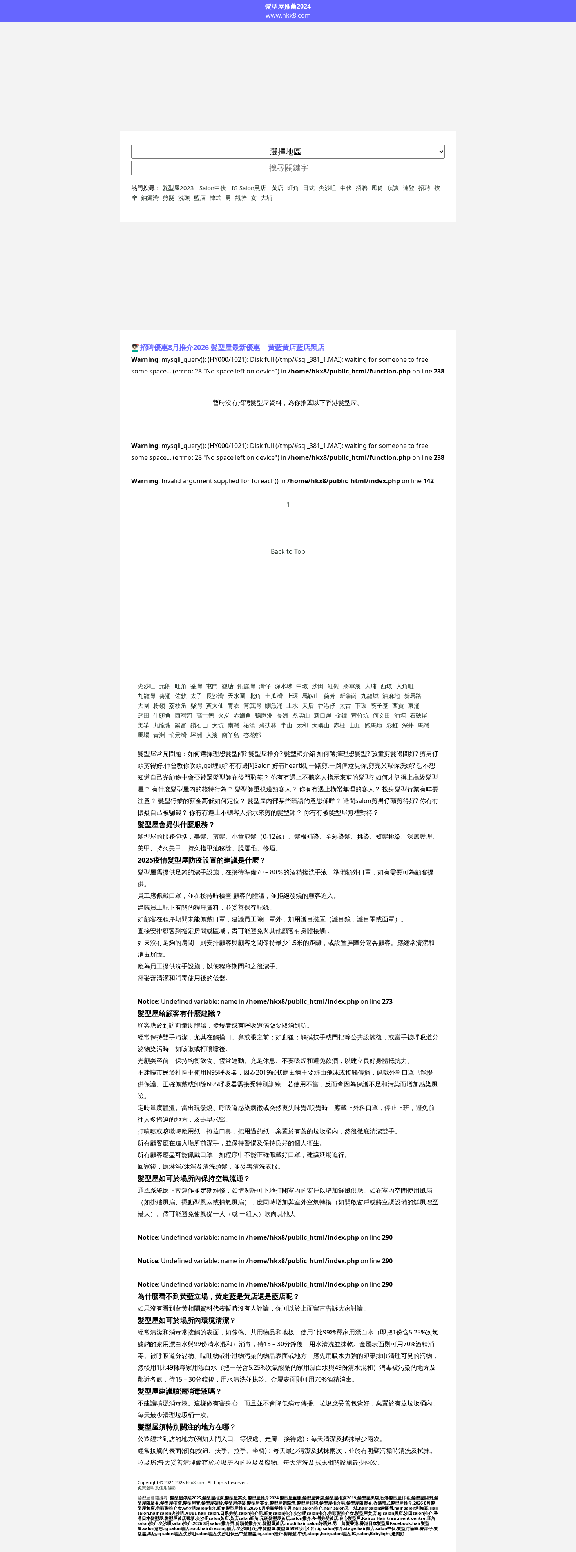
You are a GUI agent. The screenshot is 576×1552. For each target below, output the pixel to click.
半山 (286, 725)
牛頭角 (162, 715)
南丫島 (230, 735)
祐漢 (249, 725)
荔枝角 (178, 705)
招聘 (362, 188)
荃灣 (196, 686)
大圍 (143, 705)
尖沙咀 (327, 188)
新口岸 (322, 715)
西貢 (398, 705)
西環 (386, 686)
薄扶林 (268, 725)
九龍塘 (162, 725)
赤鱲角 (242, 715)
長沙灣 (215, 696)
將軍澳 (352, 686)
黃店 (277, 188)
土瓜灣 (274, 696)
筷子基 (379, 705)
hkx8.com (195, 1482)
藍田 (143, 715)
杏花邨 (252, 735)
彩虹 (392, 725)
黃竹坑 (360, 715)
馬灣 (423, 725)
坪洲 (196, 735)
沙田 (318, 686)
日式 (309, 188)
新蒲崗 (348, 696)
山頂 (355, 725)
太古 (345, 705)
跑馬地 (373, 725)
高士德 (205, 715)
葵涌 (165, 696)
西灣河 (183, 715)
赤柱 (339, 725)
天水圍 (236, 696)
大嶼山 (321, 725)
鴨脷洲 (264, 715)
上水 (292, 705)
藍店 (200, 197)
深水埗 (283, 686)
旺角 (293, 188)
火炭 (224, 715)
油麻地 (391, 696)
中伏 (346, 188)
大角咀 (405, 686)
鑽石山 (199, 725)
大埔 (266, 197)
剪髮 (168, 197)
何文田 (381, 715)
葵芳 (329, 696)
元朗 (165, 686)
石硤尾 (418, 715)
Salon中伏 (213, 188)
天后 (308, 705)
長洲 (282, 715)
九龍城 (370, 696)
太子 (196, 696)
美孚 (143, 725)
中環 (302, 686)
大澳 (212, 735)
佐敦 (181, 696)
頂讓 (393, 188)
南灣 (233, 725)
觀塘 (241, 197)
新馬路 (413, 696)
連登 (409, 188)
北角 (255, 696)
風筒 (377, 188)
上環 (292, 696)
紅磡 (333, 686)
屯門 (212, 686)
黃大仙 (215, 705)
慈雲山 (301, 715)
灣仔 (265, 686)
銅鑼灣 (150, 197)
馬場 (143, 735)
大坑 (218, 725)
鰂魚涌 (274, 705)
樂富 (181, 725)
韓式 (215, 197)
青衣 (233, 705)
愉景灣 (178, 735)
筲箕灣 (252, 705)
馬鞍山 (311, 696)
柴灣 (196, 705)
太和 (302, 725)
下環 (361, 705)
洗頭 (184, 197)
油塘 (400, 715)
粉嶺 (159, 705)
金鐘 (341, 715)
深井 (408, 725)
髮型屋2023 (179, 188)
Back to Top (288, 551)
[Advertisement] (288, 76)
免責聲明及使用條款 (157, 1487)
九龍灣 (146, 696)
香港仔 (326, 705)
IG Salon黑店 (250, 188)
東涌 (414, 705)
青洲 (159, 735)
